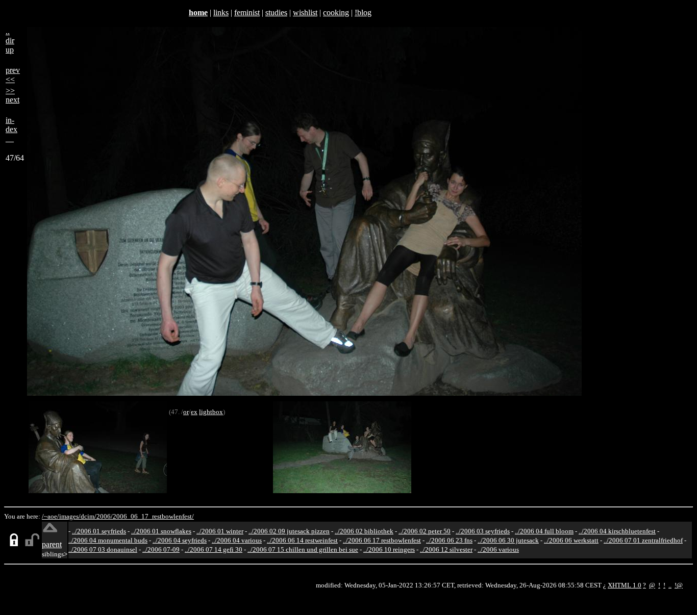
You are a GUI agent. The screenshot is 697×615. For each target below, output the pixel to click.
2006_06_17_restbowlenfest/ (153, 516)
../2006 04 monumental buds (107, 540)
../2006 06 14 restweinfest (302, 540)
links (221, 12)
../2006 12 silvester (446, 549)
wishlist (305, 12)
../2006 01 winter (219, 531)
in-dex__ (11, 129)
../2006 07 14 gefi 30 (213, 549)
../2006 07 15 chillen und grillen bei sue (302, 549)
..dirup (10, 40)
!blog (363, 12)
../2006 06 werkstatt (571, 540)
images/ (70, 516)
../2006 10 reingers (389, 549)
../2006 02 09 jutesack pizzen (289, 531)
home (198, 12)
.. (669, 585)
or (186, 412)
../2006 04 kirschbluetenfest (617, 531)
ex (194, 412)
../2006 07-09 (161, 549)
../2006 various (498, 549)
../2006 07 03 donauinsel (102, 549)
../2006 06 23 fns (449, 540)
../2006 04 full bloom (544, 531)
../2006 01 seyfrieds (99, 531)
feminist (247, 12)
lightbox (211, 412)
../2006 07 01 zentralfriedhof (643, 540)
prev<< (13, 75)
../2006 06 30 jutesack (508, 540)
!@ (679, 585)
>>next (12, 95)
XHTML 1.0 (624, 585)
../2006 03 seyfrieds (483, 531)
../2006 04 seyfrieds (180, 540)
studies (276, 12)
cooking (336, 12)
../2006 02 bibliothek (364, 531)
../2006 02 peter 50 (425, 531)
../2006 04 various (237, 540)
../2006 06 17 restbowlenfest (382, 540)
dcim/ (88, 516)
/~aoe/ (50, 516)
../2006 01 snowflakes (161, 531)
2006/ (104, 516)
